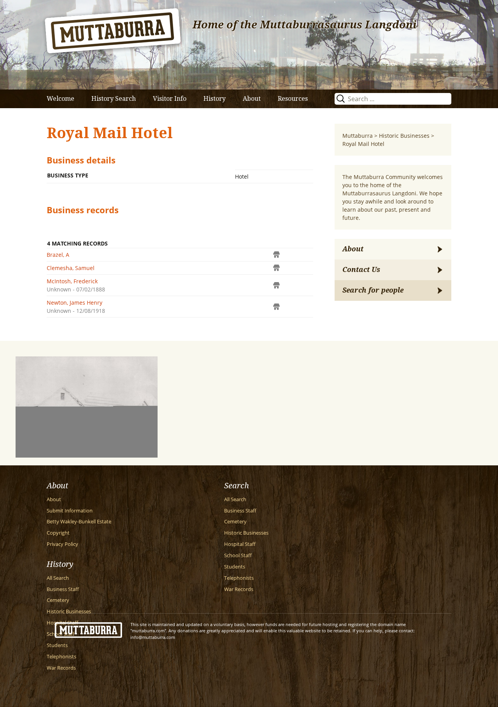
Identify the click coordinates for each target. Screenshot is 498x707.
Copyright (58, 533)
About (252, 98)
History (214, 98)
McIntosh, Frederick (72, 281)
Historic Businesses (246, 533)
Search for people (372, 290)
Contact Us (361, 270)
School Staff (238, 555)
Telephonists (239, 578)
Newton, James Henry (74, 302)
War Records (238, 589)
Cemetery (235, 521)
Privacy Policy (62, 544)
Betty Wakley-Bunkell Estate (79, 521)
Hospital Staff (240, 544)
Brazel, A (58, 254)
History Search (113, 98)
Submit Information (70, 510)
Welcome (60, 98)
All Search (235, 499)
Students (234, 566)
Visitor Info (169, 98)
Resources (293, 98)
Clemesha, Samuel (71, 268)
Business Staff (240, 510)
